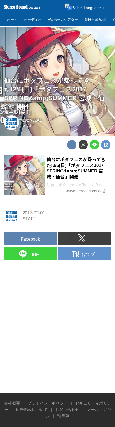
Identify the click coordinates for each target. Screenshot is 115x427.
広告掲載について (32, 409)
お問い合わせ (67, 409)
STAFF (28, 125)
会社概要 (12, 403)
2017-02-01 (32, 120)
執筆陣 (63, 416)
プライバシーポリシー (48, 403)
